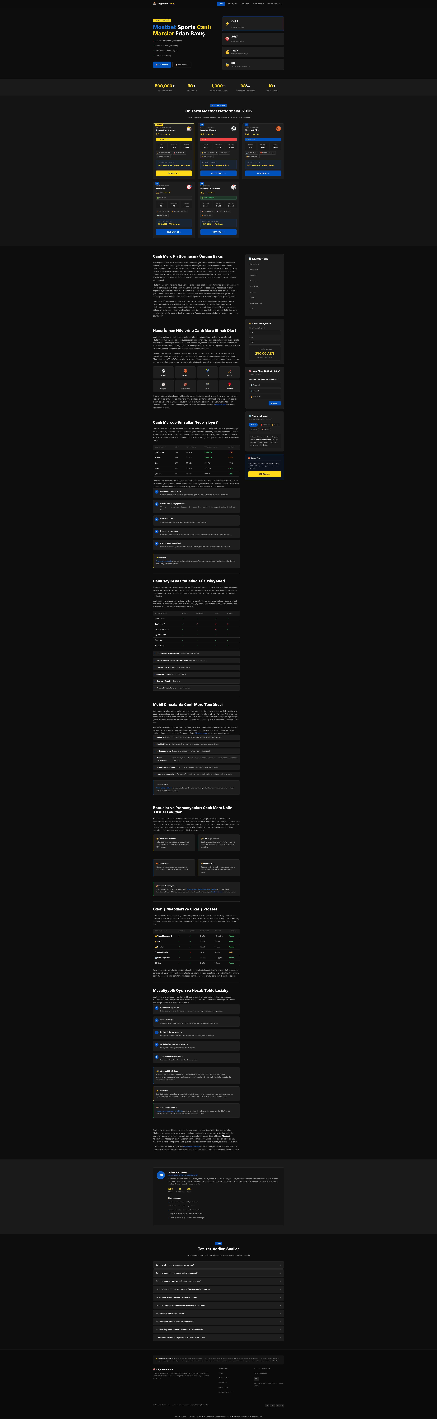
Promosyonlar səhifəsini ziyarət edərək (201, 889)
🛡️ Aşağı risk (255, 385)
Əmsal (251, 338)
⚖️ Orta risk (255, 391)
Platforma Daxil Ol (260, 1373)
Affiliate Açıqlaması (241, 1417)
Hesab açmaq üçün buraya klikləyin (169, 1111)
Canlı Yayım (254, 281)
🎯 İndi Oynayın (162, 65)
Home (221, 4)
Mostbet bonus (258, 4)
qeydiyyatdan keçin (191, 1146)
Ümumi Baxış (254, 264)
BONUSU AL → (174, 173)
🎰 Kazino (265, 429)
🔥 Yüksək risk (256, 397)
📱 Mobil (254, 429)
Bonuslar (253, 292)
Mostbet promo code (274, 4)
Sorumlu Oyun (257, 1417)
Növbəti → (274, 403)
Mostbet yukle (232, 4)
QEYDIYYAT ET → (218, 173)
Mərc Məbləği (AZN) (257, 328)
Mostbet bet (245, 4)
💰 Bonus (274, 425)
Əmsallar (253, 275)
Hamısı (253, 425)
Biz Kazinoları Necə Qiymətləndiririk (217, 1417)
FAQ (251, 309)
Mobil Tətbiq (254, 286)
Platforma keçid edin (164, 561)
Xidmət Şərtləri (195, 1417)
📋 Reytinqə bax (181, 65)
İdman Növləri (254, 270)
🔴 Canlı (264, 425)
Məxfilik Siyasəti (181, 1417)
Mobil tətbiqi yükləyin (164, 788)
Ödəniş (252, 297)
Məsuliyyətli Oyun (256, 303)
